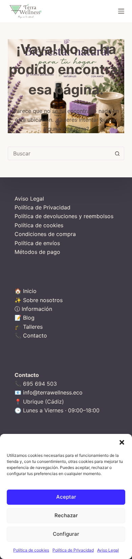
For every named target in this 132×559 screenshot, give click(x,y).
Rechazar (66, 515)
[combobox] (59, 153)
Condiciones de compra (45, 234)
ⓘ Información (33, 308)
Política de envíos (37, 243)
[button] (121, 442)
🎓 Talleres (29, 326)
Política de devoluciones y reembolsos (64, 216)
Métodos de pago (37, 251)
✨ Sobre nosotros (39, 300)
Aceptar (66, 497)
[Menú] (121, 11)
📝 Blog (25, 317)
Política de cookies (31, 550)
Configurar (66, 534)
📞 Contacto (31, 335)
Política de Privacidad (73, 550)
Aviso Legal (108, 550)
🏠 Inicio (26, 291)
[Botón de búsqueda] (117, 153)
